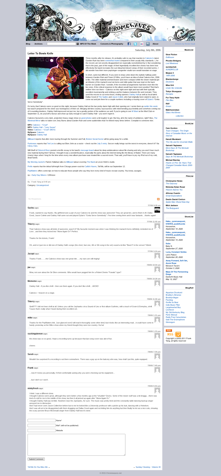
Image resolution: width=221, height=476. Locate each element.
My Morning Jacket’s (36, 162)
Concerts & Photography (111, 44)
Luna (168, 252)
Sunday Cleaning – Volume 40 (148, 467)
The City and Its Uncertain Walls (179, 142)
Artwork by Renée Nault (185, 44)
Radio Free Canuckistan (176, 317)
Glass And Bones (173, 112)
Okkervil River (44, 150)
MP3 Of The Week (88, 44)
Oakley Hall (134, 94)
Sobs (168, 243)
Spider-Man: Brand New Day (178, 202)
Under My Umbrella (174, 88)
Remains (169, 94)
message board (87, 150)
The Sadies (103, 97)
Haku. (168, 221)
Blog (28, 44)
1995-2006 (170, 75)
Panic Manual (171, 314)
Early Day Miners (39, 175)
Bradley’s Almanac (173, 294)
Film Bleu (169, 100)
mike (30, 317)
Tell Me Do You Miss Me (38, 467)
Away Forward (172, 260)
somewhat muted (112, 61)
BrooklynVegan (172, 297)
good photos (86, 118)
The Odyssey (171, 183)
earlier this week (151, 106)
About (155, 44)
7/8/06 (154, 265)
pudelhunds (179, 223)
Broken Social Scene (94, 139)
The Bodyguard (172, 208)
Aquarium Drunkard (174, 292)
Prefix (30, 166)
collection (180, 115)
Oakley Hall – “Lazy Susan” (44, 127)
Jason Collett (117, 97)
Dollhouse (170, 57)
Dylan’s (150, 99)
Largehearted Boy (173, 307)
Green (168, 106)
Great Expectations (174, 195)
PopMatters (32, 171)
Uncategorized (42, 185)
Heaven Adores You (174, 189)
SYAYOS (169, 223)
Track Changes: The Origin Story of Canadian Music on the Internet (179, 133)
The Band (91, 162)
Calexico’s (149, 58)
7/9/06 (154, 386)
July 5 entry (102, 143)
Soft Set (183, 260)
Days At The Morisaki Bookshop (179, 156)
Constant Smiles (178, 252)
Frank (30, 368)
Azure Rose (171, 263)
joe (29, 267)
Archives (38, 44)
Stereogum (170, 322)
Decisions (170, 81)
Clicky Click (32, 146)
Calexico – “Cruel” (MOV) (44, 130)
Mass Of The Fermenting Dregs (177, 272)
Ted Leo (50, 143)
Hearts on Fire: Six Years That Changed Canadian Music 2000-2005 (179, 165)
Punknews (32, 143)
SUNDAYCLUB (172, 69)
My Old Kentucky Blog (175, 312)
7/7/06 (154, 205)
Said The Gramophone (175, 319)
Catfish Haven (91, 166)
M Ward (135, 111)
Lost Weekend (172, 63)
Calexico (40, 132)
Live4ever (170, 309)
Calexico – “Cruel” (40, 125)
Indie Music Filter (173, 304)
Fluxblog (169, 299)
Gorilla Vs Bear (172, 302)
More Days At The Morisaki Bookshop (177, 149)
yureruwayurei (178, 221)
